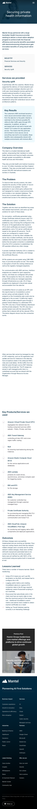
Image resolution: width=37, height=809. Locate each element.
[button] (33, 3)
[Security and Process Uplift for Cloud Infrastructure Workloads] (18, 662)
